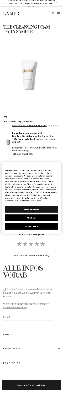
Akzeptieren (31, 226)
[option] (28, 72)
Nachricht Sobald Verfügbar (31, 385)
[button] (3, 3)
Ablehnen (31, 217)
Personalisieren (31, 209)
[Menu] (58, 13)
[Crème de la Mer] (12, 13)
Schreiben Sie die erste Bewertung (29, 125)
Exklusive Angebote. (22, 154)
